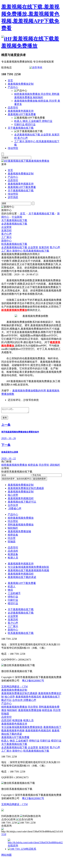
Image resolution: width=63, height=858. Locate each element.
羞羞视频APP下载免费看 (22, 114)
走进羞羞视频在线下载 (27, 134)
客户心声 (22, 138)
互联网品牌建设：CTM (14, 686)
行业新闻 (17, 217)
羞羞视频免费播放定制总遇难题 (26, 488)
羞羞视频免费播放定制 (21, 83)
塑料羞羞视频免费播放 (21, 524)
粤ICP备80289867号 (33, 680)
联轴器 (12, 541)
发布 (5, 417)
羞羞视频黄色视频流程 (21, 498)
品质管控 (13, 107)
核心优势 (13, 495)
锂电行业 (47, 121)
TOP (3, 834)
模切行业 (30, 124)
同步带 (53, 100)
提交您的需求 (39, 478)
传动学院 (13, 148)
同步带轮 (46, 94)
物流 (25, 121)
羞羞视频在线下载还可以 (22, 501)
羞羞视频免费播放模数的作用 (29, 390)
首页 (10, 80)
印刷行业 (19, 124)
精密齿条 (43, 100)
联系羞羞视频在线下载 (14, 244)
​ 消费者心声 (14, 508)
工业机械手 (35, 121)
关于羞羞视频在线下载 (21, 127)
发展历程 (6, 230)
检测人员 (13, 557)
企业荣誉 (46, 134)
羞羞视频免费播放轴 (26, 100)
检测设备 (13, 554)
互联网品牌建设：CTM (14, 804)
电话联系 (31, 849)
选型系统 (13, 197)
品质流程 (13, 551)
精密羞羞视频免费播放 (27, 94)
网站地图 (6, 854)
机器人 (18, 121)
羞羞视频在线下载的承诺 (22, 577)
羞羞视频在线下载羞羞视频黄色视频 (28, 570)
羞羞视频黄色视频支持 (21, 111)
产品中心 (13, 87)
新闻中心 (30, 141)
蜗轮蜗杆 (38, 97)
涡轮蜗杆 (55, 464)
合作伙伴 (13, 505)
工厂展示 (19, 141)
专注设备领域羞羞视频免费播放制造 (28, 567)
